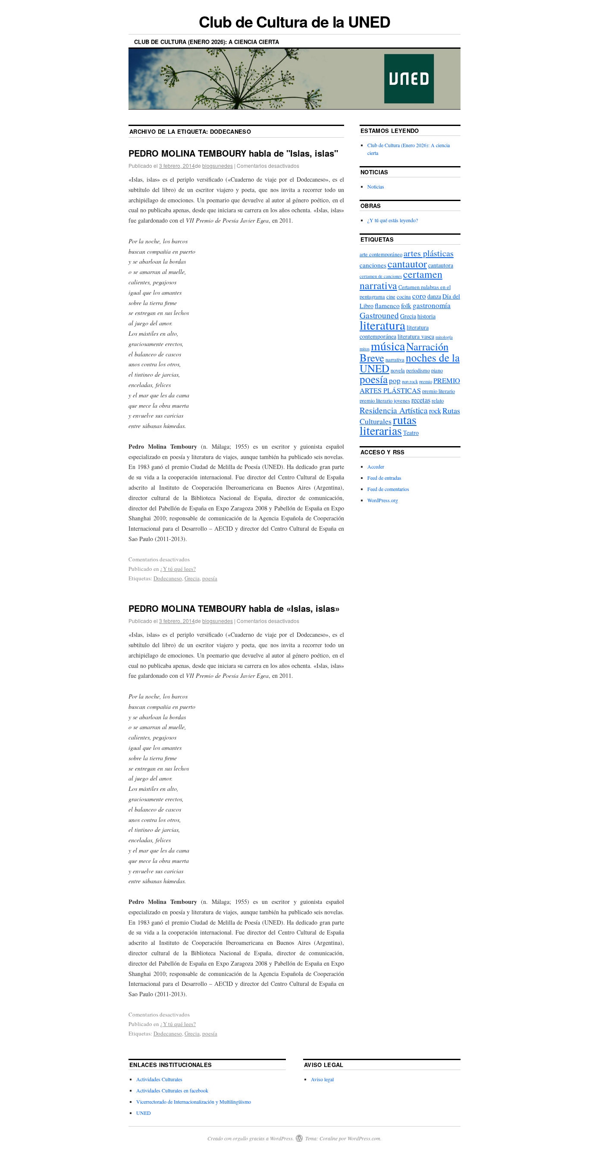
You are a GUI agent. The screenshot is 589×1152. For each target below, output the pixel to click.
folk (406, 305)
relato (438, 400)
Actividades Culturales (159, 1079)
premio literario (438, 391)
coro (419, 296)
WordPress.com (364, 1138)
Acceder (375, 466)
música (388, 345)
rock (435, 410)
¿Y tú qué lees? (178, 569)
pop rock (410, 381)
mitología (444, 337)
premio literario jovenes (385, 400)
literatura (382, 324)
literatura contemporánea (394, 331)
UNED (143, 1112)
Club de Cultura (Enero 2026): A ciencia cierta (206, 42)
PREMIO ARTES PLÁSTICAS (410, 385)
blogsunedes (217, 165)
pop (395, 380)
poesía (209, 578)
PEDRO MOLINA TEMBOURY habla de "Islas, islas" (233, 153)
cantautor (407, 264)
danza (434, 296)
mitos (365, 349)
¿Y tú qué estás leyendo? (392, 220)
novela (398, 370)
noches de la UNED (410, 362)
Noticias (375, 186)
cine (390, 296)
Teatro (411, 432)
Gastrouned (379, 315)
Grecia (192, 578)
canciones (373, 265)
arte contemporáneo (381, 254)
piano (437, 370)
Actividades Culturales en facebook (172, 1090)
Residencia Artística (394, 409)
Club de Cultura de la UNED (294, 21)
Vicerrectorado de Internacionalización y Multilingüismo (193, 1101)
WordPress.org (382, 500)
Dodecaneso (168, 578)
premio (425, 381)
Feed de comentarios (388, 488)
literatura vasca (416, 336)
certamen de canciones (381, 276)
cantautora (440, 265)
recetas (420, 400)
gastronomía (432, 305)
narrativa (394, 359)
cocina (404, 296)
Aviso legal (322, 1079)
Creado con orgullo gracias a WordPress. (250, 1138)
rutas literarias (388, 425)
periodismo (418, 370)
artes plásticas (429, 253)
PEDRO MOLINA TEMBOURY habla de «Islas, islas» (234, 608)
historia (426, 316)
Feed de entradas (384, 477)
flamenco (387, 305)
